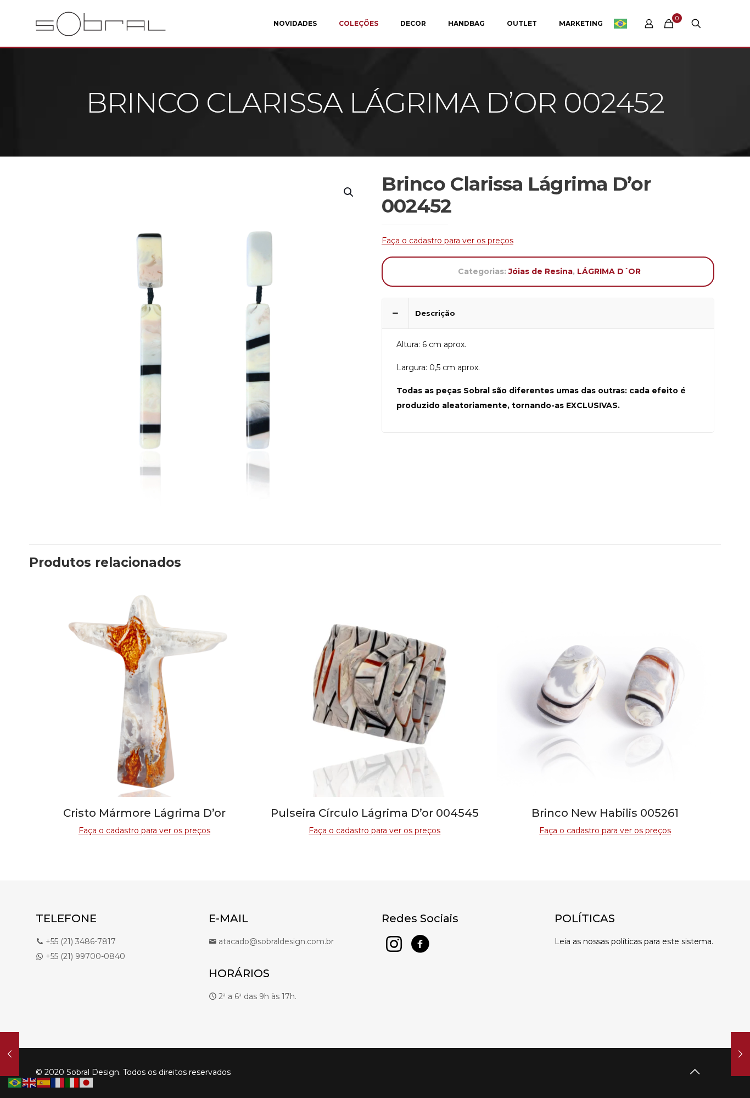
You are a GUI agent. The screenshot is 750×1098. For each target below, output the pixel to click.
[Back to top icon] (694, 1071)
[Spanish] (44, 1082)
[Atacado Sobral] (101, 23)
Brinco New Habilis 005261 (605, 813)
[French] (58, 1082)
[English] (30, 1082)
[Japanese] (87, 1082)
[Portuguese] (621, 23)
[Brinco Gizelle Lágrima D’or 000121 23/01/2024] (740, 1054)
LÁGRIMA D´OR (609, 271)
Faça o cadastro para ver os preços (447, 241)
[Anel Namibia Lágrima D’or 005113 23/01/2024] (9, 1054)
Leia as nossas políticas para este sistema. (634, 941)
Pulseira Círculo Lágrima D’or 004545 (375, 813)
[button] (349, 192)
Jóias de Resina (540, 271)
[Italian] (72, 1082)
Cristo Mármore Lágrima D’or (144, 813)
